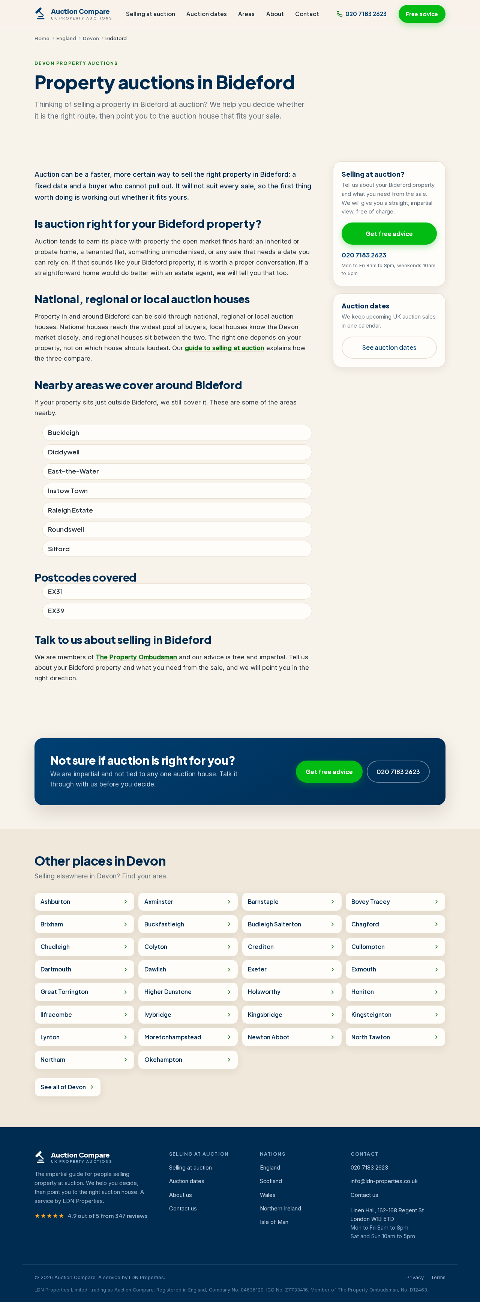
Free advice (422, 14)
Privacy (415, 1277)
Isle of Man (274, 1222)
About (275, 13)
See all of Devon (63, 1086)
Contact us (183, 1208)
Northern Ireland (280, 1208)
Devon (91, 38)
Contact (307, 13)
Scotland (271, 1181)
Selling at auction (150, 13)
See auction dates (389, 347)
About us (180, 1195)
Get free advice (389, 234)
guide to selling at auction (224, 348)
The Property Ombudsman (136, 657)
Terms (438, 1277)
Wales (268, 1195)
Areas (246, 13)
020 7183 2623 (366, 13)
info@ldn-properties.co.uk (384, 1181)
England (66, 38)
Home (42, 38)
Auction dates (206, 13)
